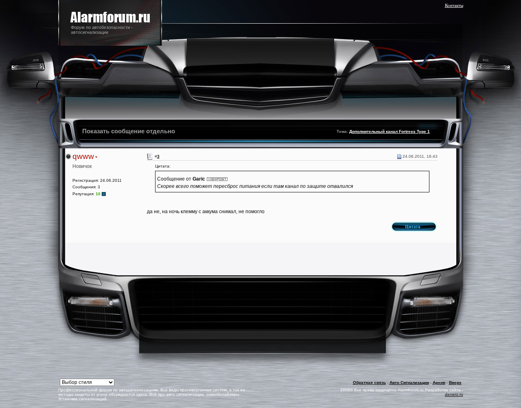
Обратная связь (369, 382)
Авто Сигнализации (409, 382)
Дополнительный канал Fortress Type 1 (389, 131)
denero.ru (454, 394)
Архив (439, 382)
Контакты (454, 5)
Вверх (455, 382)
